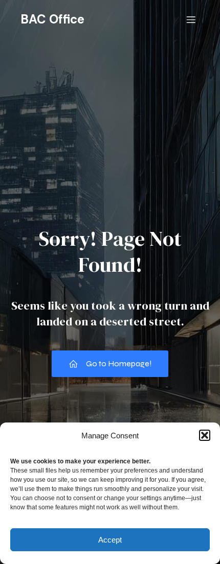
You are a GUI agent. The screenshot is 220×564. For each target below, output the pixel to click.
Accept (110, 539)
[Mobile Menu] (191, 19)
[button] (205, 435)
